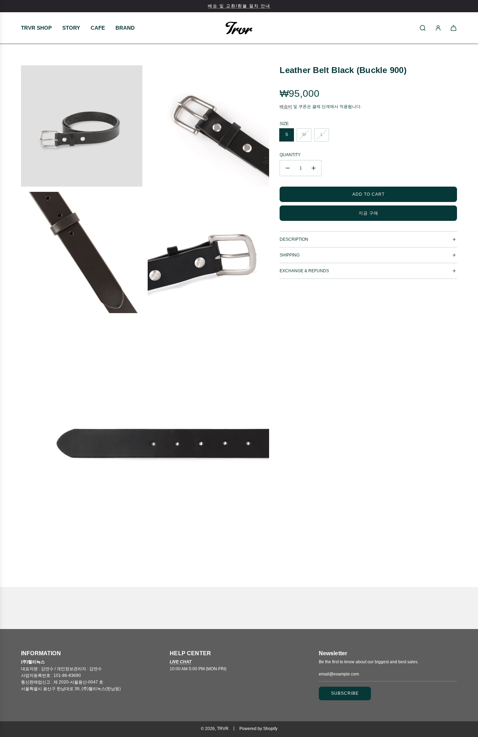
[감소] (287, 168)
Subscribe (345, 693)
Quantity (290, 154)
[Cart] (453, 28)
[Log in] (438, 28)
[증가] (313, 168)
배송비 (286, 106)
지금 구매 (368, 212)
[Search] (422, 28)
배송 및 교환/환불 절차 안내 (239, 5)
